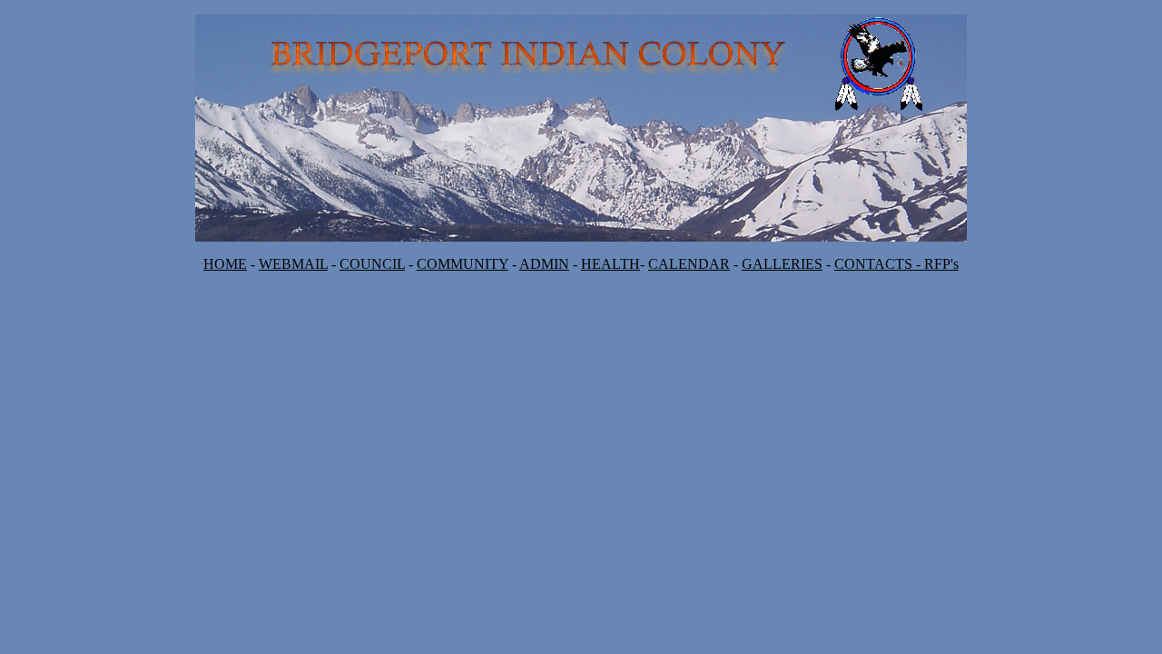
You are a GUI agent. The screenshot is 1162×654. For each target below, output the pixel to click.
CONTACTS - (879, 264)
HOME (225, 264)
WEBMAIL (293, 264)
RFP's (941, 264)
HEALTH (610, 264)
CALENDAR (689, 264)
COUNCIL (372, 264)
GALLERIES (782, 264)
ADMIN (544, 264)
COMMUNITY (462, 264)
